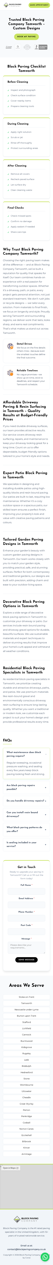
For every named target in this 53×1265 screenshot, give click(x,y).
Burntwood (26, 1041)
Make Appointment (39, 5)
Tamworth (26, 1003)
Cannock (26, 1034)
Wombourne (26, 1085)
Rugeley (26, 1053)
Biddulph (26, 1066)
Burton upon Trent (26, 1015)
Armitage (27, 1154)
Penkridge (26, 1116)
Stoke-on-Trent (26, 997)
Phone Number (26, 912)
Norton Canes (26, 1129)
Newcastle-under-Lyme (26, 1009)
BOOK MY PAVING (26, 37)
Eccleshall (26, 1135)
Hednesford (27, 1072)
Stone (27, 1078)
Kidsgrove (26, 1047)
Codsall (26, 1122)
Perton (26, 1110)
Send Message (26, 960)
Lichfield (26, 1028)
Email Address (26, 898)
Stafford (26, 1022)
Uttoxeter (27, 1091)
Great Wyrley (26, 1103)
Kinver (26, 1147)
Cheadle (26, 1097)
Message (26, 939)
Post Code (26, 925)
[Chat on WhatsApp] (45, 1257)
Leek (26, 1059)
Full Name (26, 885)
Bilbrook (26, 1141)
